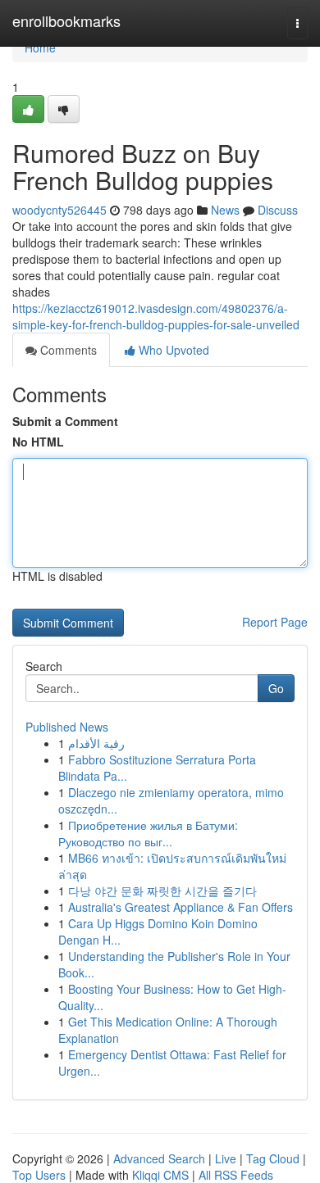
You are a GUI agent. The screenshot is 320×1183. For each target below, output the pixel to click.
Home (40, 47)
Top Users (39, 1175)
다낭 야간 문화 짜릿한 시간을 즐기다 (162, 890)
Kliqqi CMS (160, 1175)
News (225, 210)
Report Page (275, 622)
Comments (67, 350)
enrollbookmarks (66, 20)
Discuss (278, 210)
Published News (66, 726)
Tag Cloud (272, 1158)
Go (276, 688)
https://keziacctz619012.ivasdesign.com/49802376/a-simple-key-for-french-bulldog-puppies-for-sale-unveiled (155, 316)
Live (225, 1158)
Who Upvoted (172, 350)
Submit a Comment (65, 421)
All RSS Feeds (236, 1175)
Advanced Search (159, 1158)
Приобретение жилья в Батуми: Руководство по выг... (148, 833)
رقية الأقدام (96, 743)
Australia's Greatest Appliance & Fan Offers (180, 907)
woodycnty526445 (59, 210)
